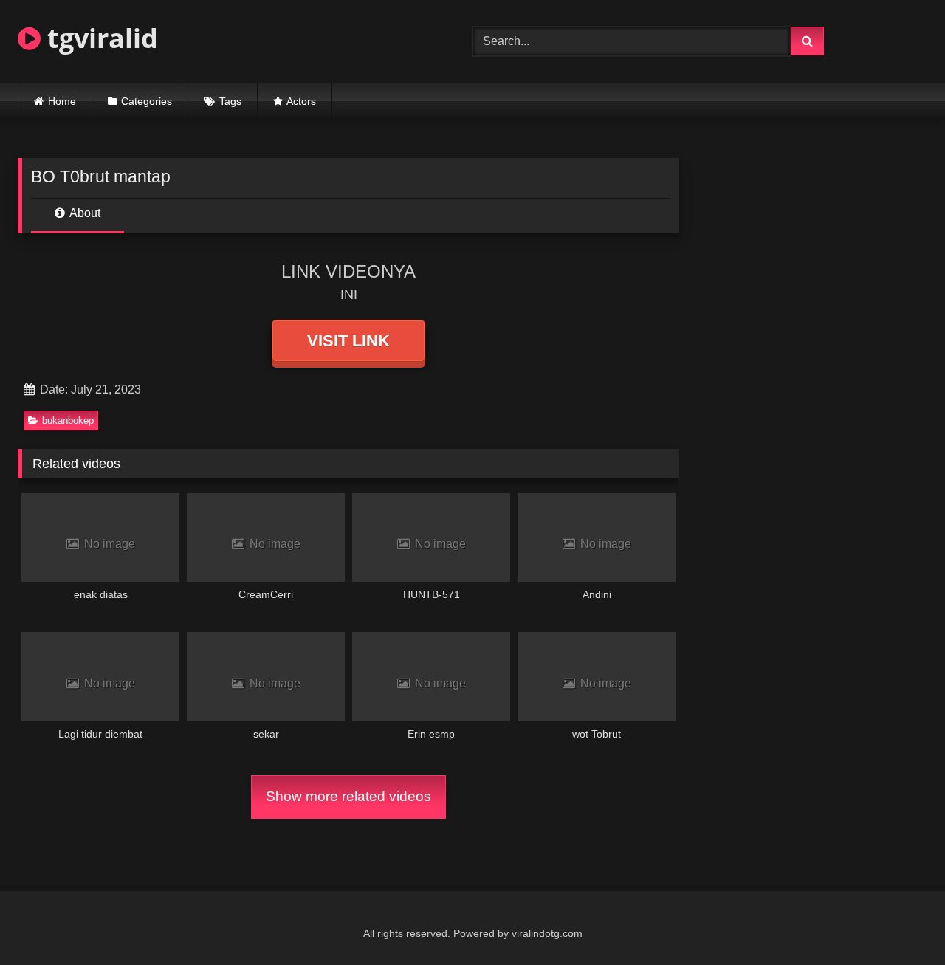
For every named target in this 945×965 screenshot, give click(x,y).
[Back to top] (899, 921)
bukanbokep (68, 420)
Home (62, 101)
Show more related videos (348, 796)
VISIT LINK (348, 341)
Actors (301, 101)
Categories (146, 101)
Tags (230, 101)
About (83, 213)
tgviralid (99, 38)
